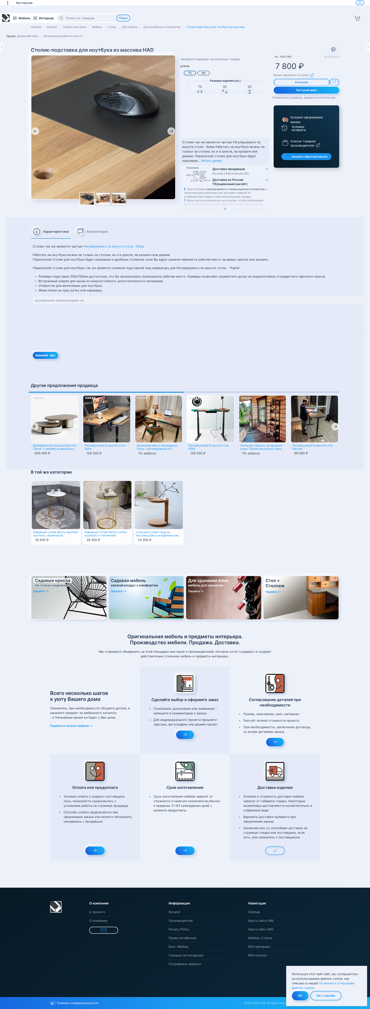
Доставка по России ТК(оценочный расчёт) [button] (229, 182)
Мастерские (24, 2)
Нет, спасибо (325, 995)
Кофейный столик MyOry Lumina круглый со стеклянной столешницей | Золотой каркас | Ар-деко (106, 534)
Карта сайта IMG (260, 929)
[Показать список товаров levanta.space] (285, 142)
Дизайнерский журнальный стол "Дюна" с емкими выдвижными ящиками (54, 447)
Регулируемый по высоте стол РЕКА (208, 447)
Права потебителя (182, 938)
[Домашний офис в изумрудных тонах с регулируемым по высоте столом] (158, 419)
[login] (360, 2)
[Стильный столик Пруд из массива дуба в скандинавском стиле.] (159, 505)
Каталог (175, 912)
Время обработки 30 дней (291, 75)
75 (190, 73)
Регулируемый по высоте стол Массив (312, 447)
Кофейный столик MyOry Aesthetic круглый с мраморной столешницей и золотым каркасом (55, 534)
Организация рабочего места (62, 36)
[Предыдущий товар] (2, 47)
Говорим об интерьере (186, 955)
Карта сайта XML (261, 921)
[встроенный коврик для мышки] (103, 127)
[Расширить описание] (225, 209)
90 (203, 73)
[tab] (51, 232)
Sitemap (254, 912)
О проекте (97, 912)
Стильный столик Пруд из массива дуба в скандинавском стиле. (157, 534)
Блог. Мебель (179, 947)
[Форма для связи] (103, 930)
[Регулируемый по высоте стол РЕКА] (210, 419)
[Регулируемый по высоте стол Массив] (314, 419)
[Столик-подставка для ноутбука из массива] (103, 198)
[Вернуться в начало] (6, 18)
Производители (181, 921)
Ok (300, 995)
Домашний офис (27, 36)
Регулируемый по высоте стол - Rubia (106, 447)
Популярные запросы (185, 964)
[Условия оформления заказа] (284, 119)
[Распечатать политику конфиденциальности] (52, 1003)
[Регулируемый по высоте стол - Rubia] (106, 419)
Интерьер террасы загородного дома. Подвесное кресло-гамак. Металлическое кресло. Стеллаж (262, 447)
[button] (9, 3)
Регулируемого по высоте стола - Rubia (113, 246)
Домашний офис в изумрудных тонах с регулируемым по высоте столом (157, 447)
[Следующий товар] (368, 47)
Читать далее (211, 161)
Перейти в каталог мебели (69, 726)
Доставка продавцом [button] (231, 171)
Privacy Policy (179, 929)
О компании (98, 921)
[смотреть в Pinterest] (333, 50)
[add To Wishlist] (334, 82)
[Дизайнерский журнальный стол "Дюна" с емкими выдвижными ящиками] (54, 419)
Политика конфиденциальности (77, 1003)
